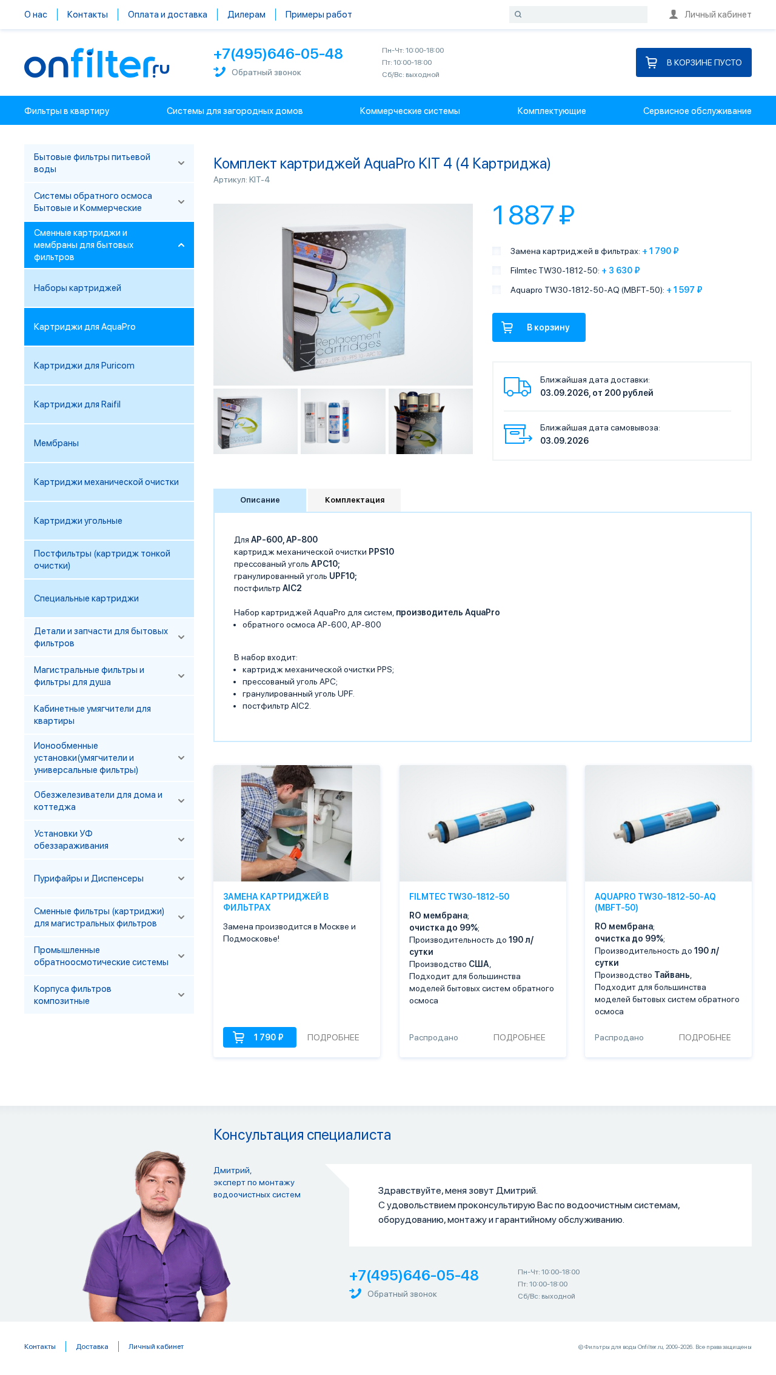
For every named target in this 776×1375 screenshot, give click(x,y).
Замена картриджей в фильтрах (276, 902)
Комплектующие (552, 110)
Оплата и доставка (167, 14)
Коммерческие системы (410, 110)
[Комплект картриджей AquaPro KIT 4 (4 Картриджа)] (255, 421)
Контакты (87, 14)
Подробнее (333, 1037)
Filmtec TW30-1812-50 (459, 897)
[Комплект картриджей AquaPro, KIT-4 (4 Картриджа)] (431, 421)
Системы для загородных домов (235, 110)
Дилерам (246, 14)
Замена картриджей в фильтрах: (575, 251)
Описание (260, 499)
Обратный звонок (266, 72)
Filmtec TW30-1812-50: (555, 270)
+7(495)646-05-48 (278, 53)
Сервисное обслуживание (697, 110)
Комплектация (354, 499)
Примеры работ (319, 14)
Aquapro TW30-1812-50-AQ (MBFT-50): (587, 290)
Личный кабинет (718, 14)
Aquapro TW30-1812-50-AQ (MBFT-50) (655, 902)
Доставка (92, 1346)
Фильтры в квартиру (66, 110)
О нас (35, 14)
